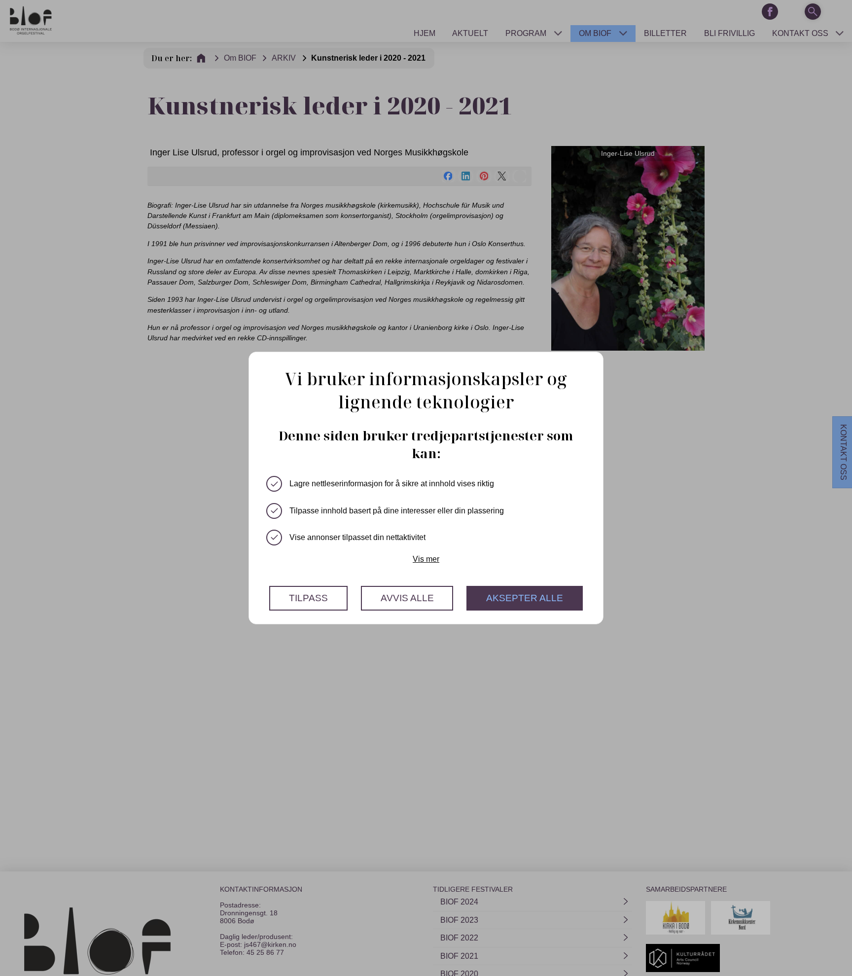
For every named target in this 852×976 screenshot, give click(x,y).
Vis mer (426, 559)
